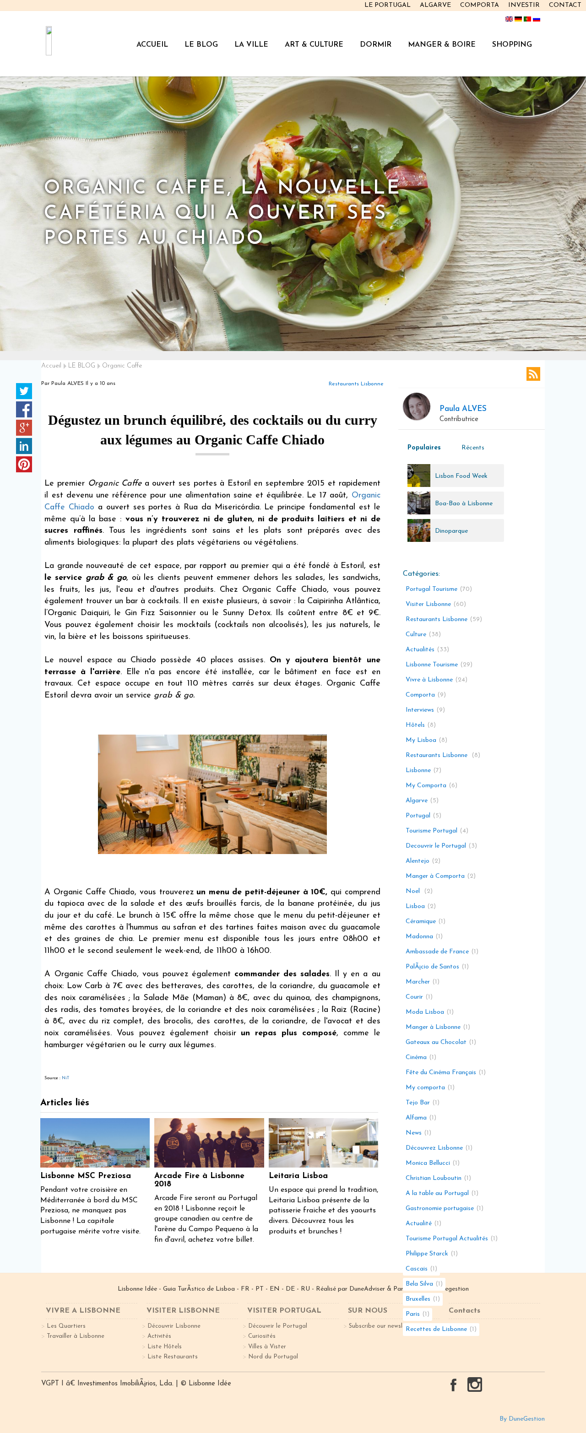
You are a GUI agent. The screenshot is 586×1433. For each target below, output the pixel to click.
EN (275, 1289)
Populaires (424, 447)
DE (290, 1289)
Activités (159, 1336)
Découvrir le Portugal (277, 1326)
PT (259, 1289)
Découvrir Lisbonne (174, 1326)
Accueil (51, 365)
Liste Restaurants (172, 1357)
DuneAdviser (368, 1289)
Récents (472, 447)
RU (305, 1289)
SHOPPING (512, 45)
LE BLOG (201, 45)
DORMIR (375, 45)
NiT (65, 1078)
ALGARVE (435, 5)
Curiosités (262, 1336)
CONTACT (565, 5)
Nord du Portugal (273, 1357)
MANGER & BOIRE (442, 45)
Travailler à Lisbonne (75, 1336)
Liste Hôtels (164, 1347)
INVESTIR (524, 5)
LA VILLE (251, 45)
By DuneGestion (522, 1419)
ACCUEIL (152, 45)
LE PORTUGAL (387, 5)
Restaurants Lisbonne (356, 384)
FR (245, 1289)
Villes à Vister (267, 1347)
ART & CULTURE (314, 45)
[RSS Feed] (533, 374)
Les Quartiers (66, 1326)
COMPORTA (479, 5)
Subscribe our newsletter (383, 1326)
